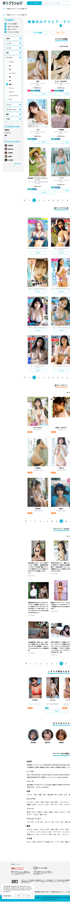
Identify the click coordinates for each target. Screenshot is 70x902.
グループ (50, 822)
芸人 (57, 834)
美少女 (32, 812)
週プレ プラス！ (12, 29)
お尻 (10, 69)
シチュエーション (11, 109)
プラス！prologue (45, 785)
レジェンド (47, 834)
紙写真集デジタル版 (33, 785)
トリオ (39, 822)
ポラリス (38, 787)
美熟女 (54, 812)
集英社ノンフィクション (49, 777)
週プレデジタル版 (13, 26)
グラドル (33, 829)
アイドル (44, 829)
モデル (65, 829)
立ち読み (43, 93)
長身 (10, 80)
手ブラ (32, 842)
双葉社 (63, 767)
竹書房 (37, 767)
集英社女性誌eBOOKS (34, 777)
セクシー (33, 814)
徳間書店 (42, 767)
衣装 (7, 53)
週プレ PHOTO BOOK (33, 775)
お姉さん (42, 812)
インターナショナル (13, 95)
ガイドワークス (38, 765)
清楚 (43, 814)
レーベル (8, 43)
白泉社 (52, 767)
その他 (8, 119)
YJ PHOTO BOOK (46, 775)
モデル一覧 (17, 163)
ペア (30, 822)
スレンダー (11, 62)
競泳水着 (53, 795)
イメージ (8, 105)
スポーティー (12, 91)
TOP (4, 8)
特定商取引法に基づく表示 (41, 891)
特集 (6, 135)
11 (66, 521)
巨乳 (10, 65)
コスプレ (32, 795)
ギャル (10, 99)
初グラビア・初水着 (45, 842)
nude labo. (45, 787)
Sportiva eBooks (62, 777)
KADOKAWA (47, 765)
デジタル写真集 (12, 24)
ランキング (7, 132)
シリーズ (8, 48)
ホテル (59, 822)
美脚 (10, 77)
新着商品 (7, 130)
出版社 (8, 38)
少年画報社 (30, 767)
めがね (63, 795)
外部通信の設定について (57, 891)
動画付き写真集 (57, 785)
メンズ (60, 842)
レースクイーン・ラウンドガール (40, 832)
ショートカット (12, 73)
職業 (7, 114)
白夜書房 (58, 767)
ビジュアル (9, 57)
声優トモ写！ (31, 787)
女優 (55, 829)
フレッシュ (11, 88)
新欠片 (48, 767)
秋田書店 (29, 765)
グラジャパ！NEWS (13, 32)
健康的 (10, 84)
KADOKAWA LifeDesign (59, 765)
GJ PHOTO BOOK (58, 775)
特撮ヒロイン (33, 834)
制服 (43, 795)
